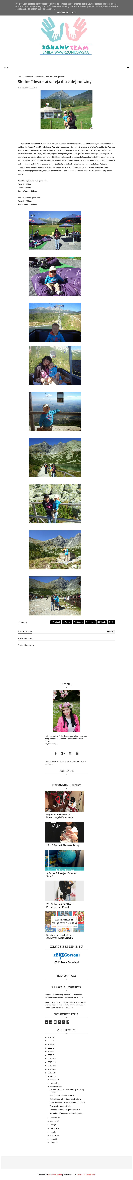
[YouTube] (77, 753)
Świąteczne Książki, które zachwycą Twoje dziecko (59, 936)
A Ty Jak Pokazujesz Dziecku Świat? (61, 875)
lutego (53, 1142)
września (54, 1117)
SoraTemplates (55, 1175)
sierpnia (53, 1121)
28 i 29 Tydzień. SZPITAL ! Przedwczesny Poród (59, 905)
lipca (52, 1125)
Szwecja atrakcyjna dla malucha (62, 1095)
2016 (50, 1069)
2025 (50, 1041)
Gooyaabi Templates (86, 1175)
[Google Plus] (63, 753)
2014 (50, 1076)
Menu (6, 67)
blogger (111, 631)
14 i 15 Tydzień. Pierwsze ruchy (62, 845)
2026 (50, 1037)
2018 (50, 1062)
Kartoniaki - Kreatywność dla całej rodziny (66, 1113)
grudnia (53, 1079)
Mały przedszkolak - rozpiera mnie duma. (66, 1109)
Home (20, 77)
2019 (50, 1058)
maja (52, 1132)
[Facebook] (55, 753)
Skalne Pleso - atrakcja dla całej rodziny (65, 1099)
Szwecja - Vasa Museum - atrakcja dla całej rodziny (67, 1091)
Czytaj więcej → (51, 744)
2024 (50, 1044)
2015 (50, 1073)
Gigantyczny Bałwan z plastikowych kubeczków (59, 816)
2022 (50, 1048)
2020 (50, 1055)
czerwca (53, 1128)
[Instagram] (70, 753)
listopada (54, 1083)
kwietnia (53, 1135)
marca (52, 1139)
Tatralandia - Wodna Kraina (60, 1106)
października (55, 1086)
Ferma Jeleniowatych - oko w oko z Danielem (67, 1102)
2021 (50, 1051)
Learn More (62, 13)
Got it (74, 13)
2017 (50, 1065)
